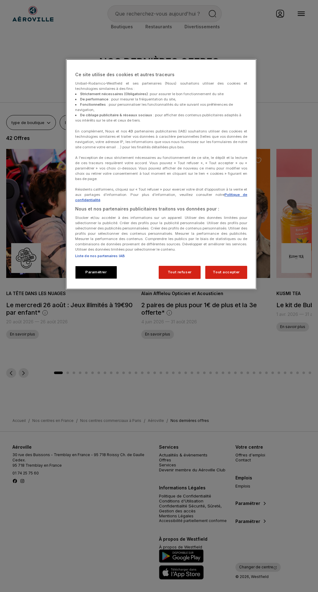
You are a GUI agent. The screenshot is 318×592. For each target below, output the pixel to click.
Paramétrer (96, 272)
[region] (161, 174)
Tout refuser (180, 272)
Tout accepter (226, 272)
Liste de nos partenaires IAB (100, 256)
